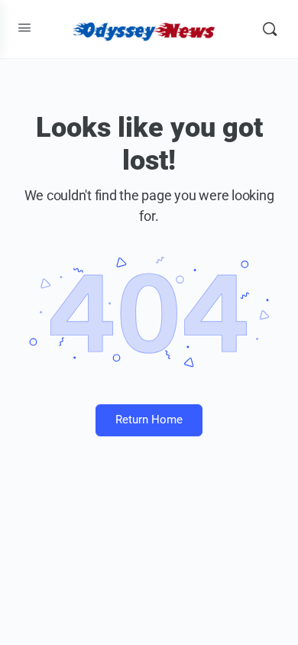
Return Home (149, 419)
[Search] (270, 29)
